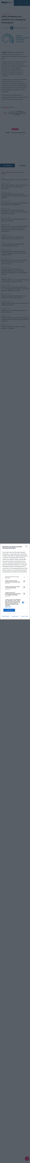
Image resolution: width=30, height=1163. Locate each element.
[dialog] (15, 581)
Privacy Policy (24, 616)
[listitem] (15, 577)
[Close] (26, 546)
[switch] (23, 581)
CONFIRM (9, 610)
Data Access (15, 616)
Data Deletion (5, 616)
